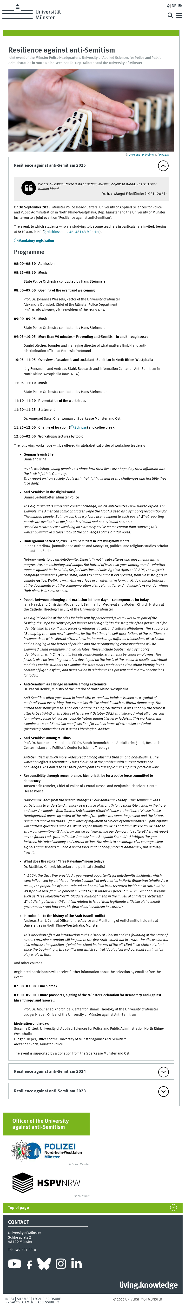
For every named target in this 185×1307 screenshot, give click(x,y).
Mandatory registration (36, 241)
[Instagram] (61, 1265)
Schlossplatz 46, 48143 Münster (73, 232)
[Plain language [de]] (168, 6)
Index (9, 1299)
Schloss (80, 428)
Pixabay (164, 154)
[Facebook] (29, 1265)
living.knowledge (148, 1285)
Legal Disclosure (47, 1299)
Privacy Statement (20, 1302)
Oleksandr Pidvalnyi (141, 154)
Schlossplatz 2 (19, 1238)
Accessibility (48, 1302)
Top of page (18, 1208)
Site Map (23, 1299)
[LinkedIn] (76, 1265)
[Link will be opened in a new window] (46, 1151)
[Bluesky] (44, 1265)
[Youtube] (14, 1265)
